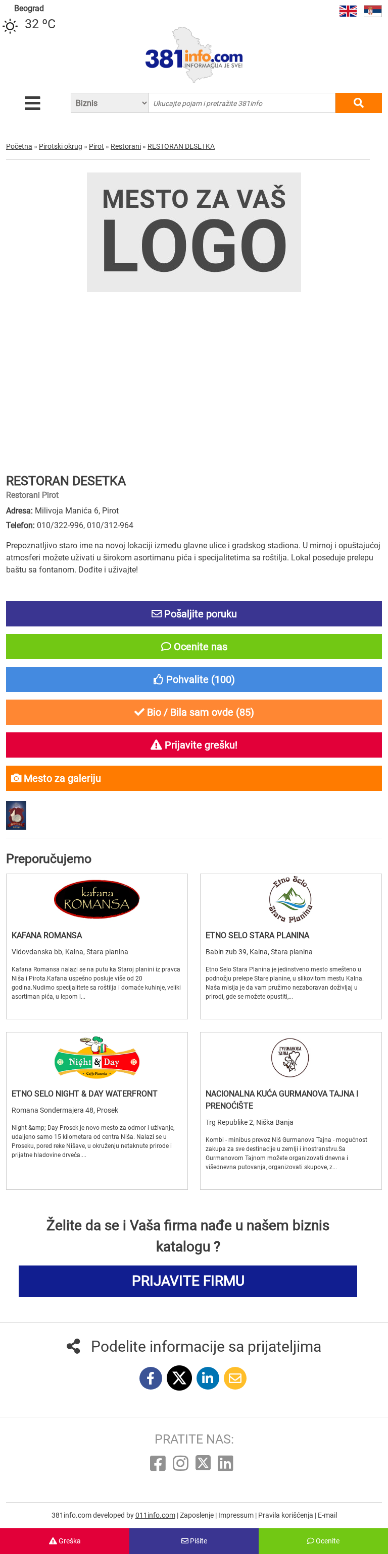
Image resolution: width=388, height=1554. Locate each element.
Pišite (197, 1541)
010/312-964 (110, 525)
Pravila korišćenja (286, 1515)
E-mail (327, 1515)
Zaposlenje (197, 1515)
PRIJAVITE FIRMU (188, 1281)
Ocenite (327, 1541)
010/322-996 (60, 525)
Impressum (236, 1515)
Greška (69, 1541)
